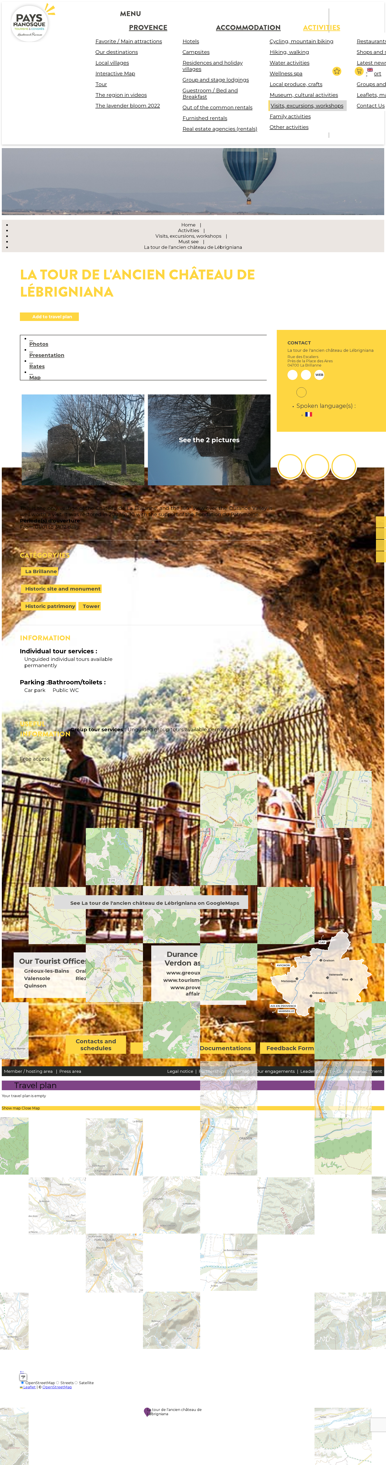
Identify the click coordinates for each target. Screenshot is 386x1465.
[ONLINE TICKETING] (381, 522)
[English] (370, 73)
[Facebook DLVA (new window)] (290, 466)
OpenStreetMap (57, 1387)
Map (35, 377)
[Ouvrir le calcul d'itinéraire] (23, 1377)
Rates (37, 366)
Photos (38, 344)
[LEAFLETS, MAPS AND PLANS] (381, 534)
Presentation (46, 355)
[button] (360, 71)
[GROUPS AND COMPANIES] (381, 545)
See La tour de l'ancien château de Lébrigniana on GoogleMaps (154, 903)
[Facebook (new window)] (301, 389)
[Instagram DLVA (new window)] (317, 466)
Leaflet (29, 1387)
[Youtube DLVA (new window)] (343, 466)
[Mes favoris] (336, 71)
